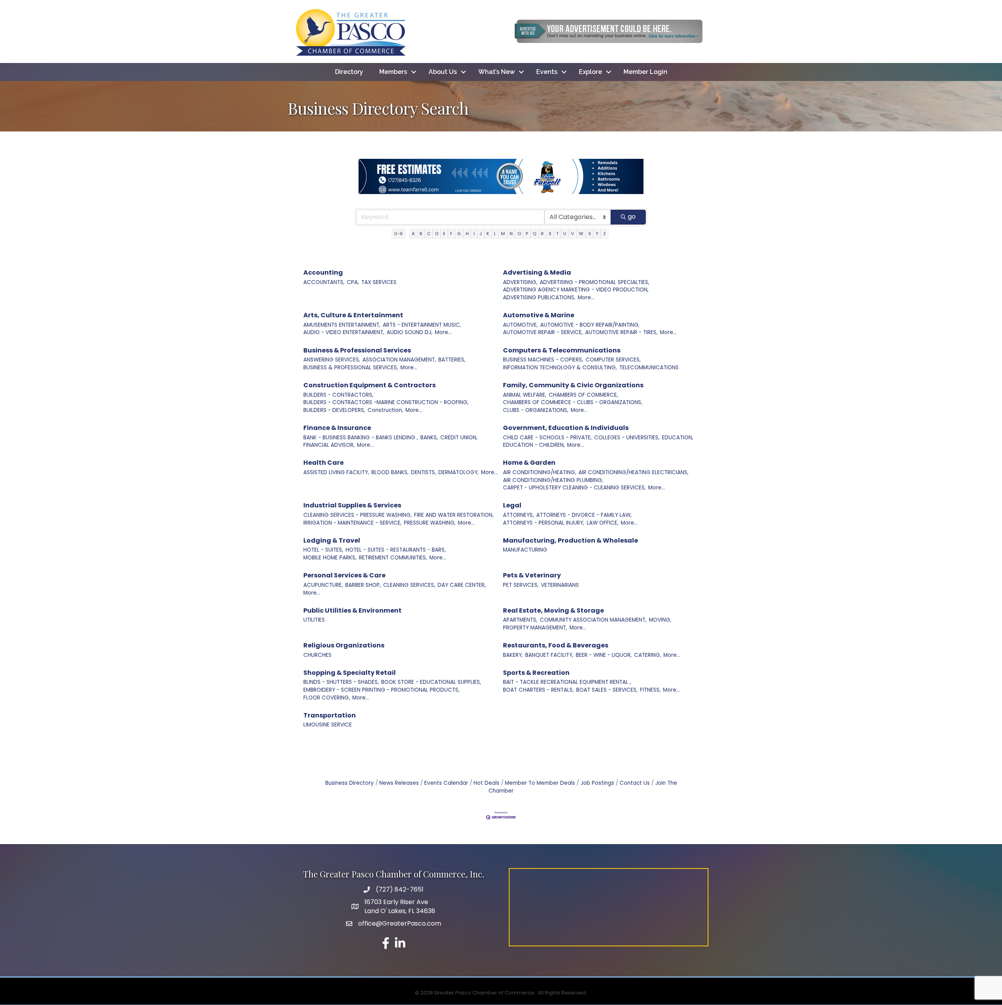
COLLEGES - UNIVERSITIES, (627, 437)
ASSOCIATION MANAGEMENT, (399, 359)
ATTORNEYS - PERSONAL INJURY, (543, 523)
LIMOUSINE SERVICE (327, 724)
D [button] (436, 233)
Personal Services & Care (344, 575)
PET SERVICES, (521, 585)
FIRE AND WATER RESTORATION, (454, 515)
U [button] (564, 233)
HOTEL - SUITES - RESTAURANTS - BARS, (396, 550)
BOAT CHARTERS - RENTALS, (538, 690)
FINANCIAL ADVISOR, (329, 445)
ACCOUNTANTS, (323, 282)
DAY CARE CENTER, (462, 585)
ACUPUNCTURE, (323, 585)
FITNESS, (650, 690)
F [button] (451, 233)
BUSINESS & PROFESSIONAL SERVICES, (350, 367)
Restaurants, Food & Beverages (555, 645)
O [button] (519, 233)
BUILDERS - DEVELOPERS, (334, 410)
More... (586, 297)
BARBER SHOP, (363, 585)
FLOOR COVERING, (326, 697)
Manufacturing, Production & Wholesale (570, 540)
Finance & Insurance (337, 427)
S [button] (550, 233)
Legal (512, 505)
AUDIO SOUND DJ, (410, 332)
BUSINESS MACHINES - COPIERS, (543, 359)
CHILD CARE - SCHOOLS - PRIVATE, (547, 437)
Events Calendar (446, 783)
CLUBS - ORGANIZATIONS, (535, 410)
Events (546, 72)
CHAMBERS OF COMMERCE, (583, 395)
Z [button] (604, 233)
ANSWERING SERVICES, (331, 359)
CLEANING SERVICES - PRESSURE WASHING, (357, 515)
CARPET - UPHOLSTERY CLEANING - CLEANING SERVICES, (574, 487)
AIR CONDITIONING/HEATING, (539, 472)
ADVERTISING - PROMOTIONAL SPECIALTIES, (594, 282)
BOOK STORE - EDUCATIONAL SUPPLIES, (431, 682)
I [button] (474, 233)
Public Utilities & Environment (352, 610)
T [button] (557, 233)
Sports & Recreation (536, 672)
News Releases (399, 783)
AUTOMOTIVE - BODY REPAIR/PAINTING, (590, 325)
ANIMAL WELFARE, (524, 395)
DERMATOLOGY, (458, 472)
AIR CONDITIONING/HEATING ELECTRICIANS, (633, 472)
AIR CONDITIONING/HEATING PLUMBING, (553, 480)
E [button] (444, 233)
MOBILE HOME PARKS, (330, 557)
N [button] (511, 233)
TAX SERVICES (378, 282)
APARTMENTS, (520, 620)
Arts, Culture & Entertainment (353, 315)
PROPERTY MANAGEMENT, (535, 627)
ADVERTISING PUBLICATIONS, (539, 297)
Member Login (645, 72)
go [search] (632, 216)
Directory (349, 72)
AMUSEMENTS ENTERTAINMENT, (341, 325)
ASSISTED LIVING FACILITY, (336, 472)
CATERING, (647, 655)
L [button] (495, 233)
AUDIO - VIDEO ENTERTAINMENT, (343, 332)
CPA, (353, 282)
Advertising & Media (537, 272)
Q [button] (534, 233)
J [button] (480, 233)
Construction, (385, 410)
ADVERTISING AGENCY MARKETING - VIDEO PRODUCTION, (576, 289)
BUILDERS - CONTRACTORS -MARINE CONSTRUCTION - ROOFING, (386, 402)
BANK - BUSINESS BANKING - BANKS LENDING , (360, 437)
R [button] (542, 233)
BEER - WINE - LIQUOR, (604, 655)
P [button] (527, 233)
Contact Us (635, 783)
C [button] (429, 233)
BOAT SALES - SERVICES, (607, 690)
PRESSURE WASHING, (430, 523)
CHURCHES (317, 655)
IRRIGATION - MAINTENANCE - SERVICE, (352, 523)
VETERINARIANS (560, 585)
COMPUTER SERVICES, (613, 359)
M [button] (503, 233)
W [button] (581, 233)
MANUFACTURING (525, 550)
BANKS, (429, 437)
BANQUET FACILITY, (549, 655)
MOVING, (660, 620)
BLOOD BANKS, (390, 472)
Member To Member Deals (540, 783)
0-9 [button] (398, 233)
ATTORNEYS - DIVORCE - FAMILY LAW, (584, 515)
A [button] (413, 233)
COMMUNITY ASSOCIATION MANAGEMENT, (593, 620)
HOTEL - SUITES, (323, 550)
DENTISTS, (423, 472)
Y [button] (597, 233)
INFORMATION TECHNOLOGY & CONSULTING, (560, 367)
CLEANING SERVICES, (409, 585)
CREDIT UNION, (459, 437)
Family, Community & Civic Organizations (573, 385)
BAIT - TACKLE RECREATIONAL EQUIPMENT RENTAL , (567, 682)
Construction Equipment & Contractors (369, 385)
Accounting (323, 272)
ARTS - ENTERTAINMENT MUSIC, (422, 325)
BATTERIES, (451, 359)
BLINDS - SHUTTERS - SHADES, (341, 682)
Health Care (323, 462)
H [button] (467, 233)
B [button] (421, 233)
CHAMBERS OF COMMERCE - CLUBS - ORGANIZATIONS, (572, 402)
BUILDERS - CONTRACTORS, (338, 395)
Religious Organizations (343, 645)
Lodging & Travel (331, 540)
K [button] (488, 233)
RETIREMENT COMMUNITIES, (393, 557)
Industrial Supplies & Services (352, 505)
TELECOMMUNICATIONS (649, 367)
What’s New (496, 72)
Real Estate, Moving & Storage (553, 610)
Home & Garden (529, 462)
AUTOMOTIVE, (520, 325)
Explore (590, 72)
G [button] (459, 233)
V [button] (572, 233)
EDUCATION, (677, 437)
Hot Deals (486, 783)
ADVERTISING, (520, 282)
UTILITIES (314, 620)
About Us (443, 72)
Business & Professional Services (357, 350)
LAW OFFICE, (602, 523)
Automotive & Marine (538, 315)
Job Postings (597, 783)
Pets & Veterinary (532, 575)
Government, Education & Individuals (566, 427)
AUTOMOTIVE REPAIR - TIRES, (621, 332)
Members (393, 72)
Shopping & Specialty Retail (349, 672)
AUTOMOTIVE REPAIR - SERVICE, (543, 332)
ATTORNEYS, (518, 515)
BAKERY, (513, 655)
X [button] (589, 233)
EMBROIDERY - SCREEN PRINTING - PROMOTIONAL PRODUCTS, (381, 690)
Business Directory (349, 783)
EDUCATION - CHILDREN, (534, 445)
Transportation (329, 715)
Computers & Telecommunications (561, 350)
